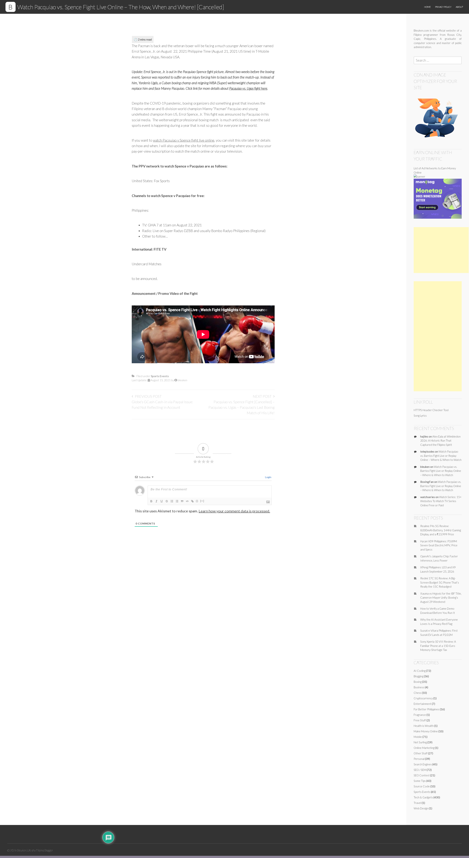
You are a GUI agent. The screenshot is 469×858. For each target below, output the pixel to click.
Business (419, 687)
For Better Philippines (426, 709)
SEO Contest (422, 775)
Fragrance (420, 714)
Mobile (418, 736)
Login (268, 477)
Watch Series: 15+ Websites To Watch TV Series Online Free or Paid (440, 501)
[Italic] (156, 501)
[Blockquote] (182, 501)
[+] (202, 501)
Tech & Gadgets (423, 797)
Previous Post (148, 396)
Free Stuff (420, 720)
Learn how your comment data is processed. (234, 511)
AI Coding (420, 670)
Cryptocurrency (423, 698)
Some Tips (420, 780)
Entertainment (422, 703)
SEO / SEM (420, 769)
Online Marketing (424, 747)
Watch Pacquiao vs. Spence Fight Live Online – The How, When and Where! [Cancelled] (120, 6)
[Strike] (166, 501)
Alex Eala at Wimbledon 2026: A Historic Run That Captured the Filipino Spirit (440, 440)
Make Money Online (426, 731)
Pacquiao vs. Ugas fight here (248, 88)
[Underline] (161, 501)
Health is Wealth (424, 725)
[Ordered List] (171, 501)
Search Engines (423, 764)
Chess (417, 692)
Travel (417, 802)
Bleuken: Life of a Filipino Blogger (35, 850)
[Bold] (151, 501)
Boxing (418, 681)
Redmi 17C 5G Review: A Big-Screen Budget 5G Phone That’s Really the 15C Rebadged (439, 582)
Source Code (422, 786)
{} (197, 501)
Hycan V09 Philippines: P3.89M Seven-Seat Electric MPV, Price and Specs (438, 545)
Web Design (421, 808)
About (459, 7)
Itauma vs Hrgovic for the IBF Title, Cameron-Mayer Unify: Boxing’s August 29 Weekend (440, 597)
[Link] (192, 501)
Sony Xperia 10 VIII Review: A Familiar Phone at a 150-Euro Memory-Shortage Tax (438, 645)
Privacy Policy (443, 7)
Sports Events (160, 376)
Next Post (262, 396)
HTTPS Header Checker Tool (431, 410)
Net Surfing (420, 742)
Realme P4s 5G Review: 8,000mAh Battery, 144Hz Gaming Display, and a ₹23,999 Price (440, 530)
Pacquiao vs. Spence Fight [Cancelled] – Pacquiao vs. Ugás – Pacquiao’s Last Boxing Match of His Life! (241, 407)
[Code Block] (187, 501)
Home (427, 7)
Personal (419, 758)
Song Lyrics (420, 415)
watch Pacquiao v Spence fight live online (183, 140)
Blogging (418, 676)
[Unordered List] (177, 501)
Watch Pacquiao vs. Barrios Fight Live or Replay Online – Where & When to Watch (440, 455)
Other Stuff (421, 753)
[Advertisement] (441, 250)
